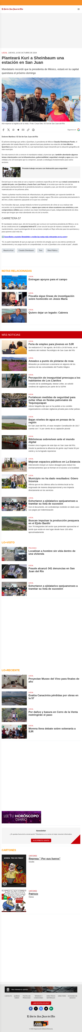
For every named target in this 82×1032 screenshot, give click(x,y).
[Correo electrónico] (23, 130)
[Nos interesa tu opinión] (41, 989)
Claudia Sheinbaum (26, 250)
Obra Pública (52, 250)
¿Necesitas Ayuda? (41, 1003)
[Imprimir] (33, 130)
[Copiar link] (28, 130)
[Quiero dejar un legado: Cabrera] (14, 316)
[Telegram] (18, 130)
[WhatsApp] (13, 130)
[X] (8, 130)
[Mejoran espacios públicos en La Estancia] (14, 465)
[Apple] (46, 1008)
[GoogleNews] (41, 1008)
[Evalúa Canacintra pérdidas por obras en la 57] (14, 698)
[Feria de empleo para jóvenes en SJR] (14, 347)
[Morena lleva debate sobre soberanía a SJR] (14, 732)
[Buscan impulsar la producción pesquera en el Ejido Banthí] (14, 526)
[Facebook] (3, 130)
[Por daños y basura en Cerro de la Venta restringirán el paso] (14, 715)
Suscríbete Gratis (41, 840)
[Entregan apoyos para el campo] (14, 282)
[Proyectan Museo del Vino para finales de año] (14, 682)
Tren (40, 250)
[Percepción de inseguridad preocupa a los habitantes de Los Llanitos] (14, 382)
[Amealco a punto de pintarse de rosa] (14, 364)
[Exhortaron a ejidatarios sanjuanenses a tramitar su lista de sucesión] (14, 505)
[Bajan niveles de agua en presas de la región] (14, 424)
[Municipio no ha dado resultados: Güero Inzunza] (14, 484)
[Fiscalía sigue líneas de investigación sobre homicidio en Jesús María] (14, 299)
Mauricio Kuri (8, 250)
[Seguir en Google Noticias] (78, 130)
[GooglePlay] (51, 1008)
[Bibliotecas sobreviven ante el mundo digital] (14, 445)
